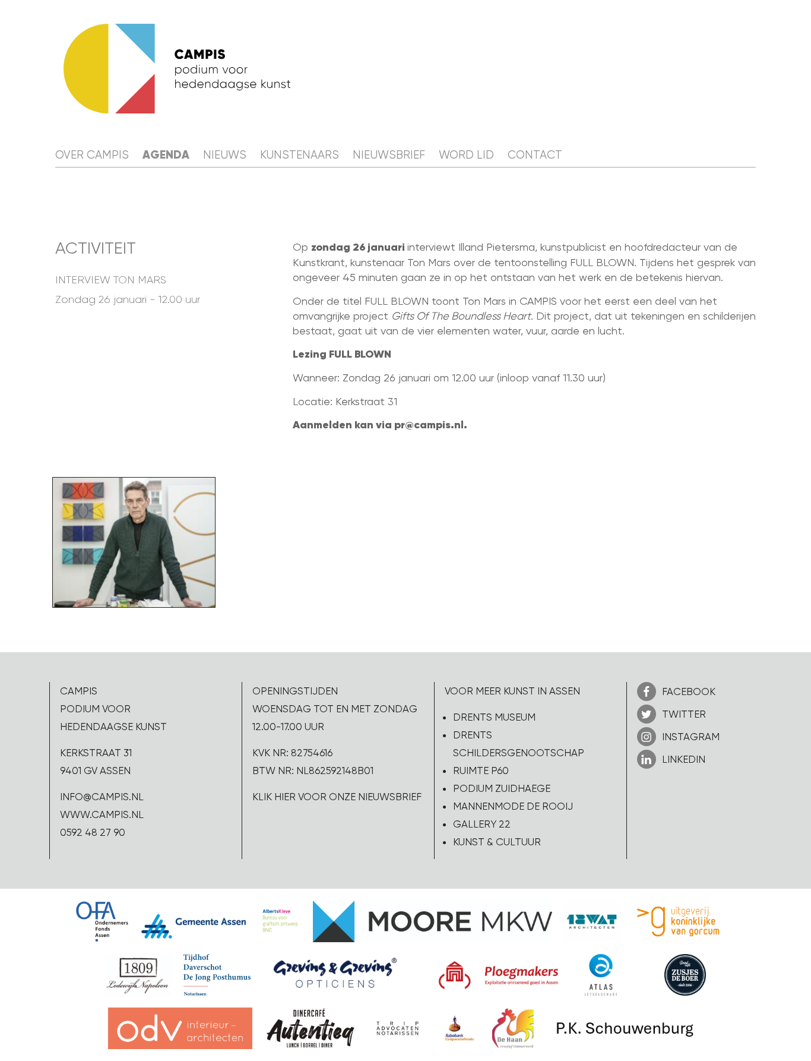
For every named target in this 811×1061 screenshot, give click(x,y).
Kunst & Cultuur (497, 842)
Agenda (165, 155)
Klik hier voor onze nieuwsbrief (337, 797)
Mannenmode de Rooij (513, 806)
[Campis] (177, 68)
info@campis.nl (102, 797)
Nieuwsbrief (389, 155)
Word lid (466, 155)
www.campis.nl (102, 814)
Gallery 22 (482, 824)
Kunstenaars (299, 155)
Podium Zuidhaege (501, 788)
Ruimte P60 (481, 770)
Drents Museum (494, 717)
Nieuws (224, 155)
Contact (535, 155)
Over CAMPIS (92, 155)
